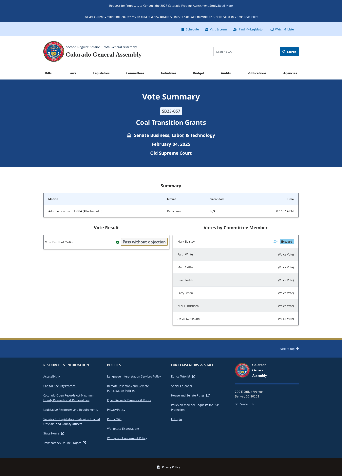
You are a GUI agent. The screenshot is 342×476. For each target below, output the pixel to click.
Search (291, 52)
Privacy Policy (116, 410)
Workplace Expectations (123, 429)
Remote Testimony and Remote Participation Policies (128, 388)
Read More (225, 6)
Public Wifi (114, 419)
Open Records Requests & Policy (129, 400)
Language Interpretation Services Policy (134, 376)
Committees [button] (135, 73)
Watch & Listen (285, 29)
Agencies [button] (290, 73)
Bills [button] (48, 73)
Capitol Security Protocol (60, 386)
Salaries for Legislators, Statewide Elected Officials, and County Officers (71, 421)
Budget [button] (198, 73)
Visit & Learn (218, 29)
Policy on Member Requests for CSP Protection (195, 407)
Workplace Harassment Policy (127, 438)
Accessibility (51, 376)
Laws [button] (72, 73)
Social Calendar (181, 386)
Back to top (287, 349)
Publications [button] (257, 73)
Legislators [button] (101, 73)
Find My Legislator (251, 29)
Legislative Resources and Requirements (70, 410)
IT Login (176, 419)
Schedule (192, 29)
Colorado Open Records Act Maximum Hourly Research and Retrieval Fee (68, 397)
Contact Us (247, 404)
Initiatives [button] (168, 73)
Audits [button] (226, 73)
